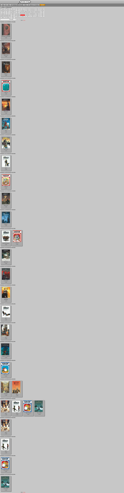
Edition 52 (18, 11)
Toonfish (32, 16)
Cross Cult (37, 10)
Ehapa (42, 11)
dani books (3, 11)
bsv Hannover (7, 10)
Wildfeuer (3, 17)
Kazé (42, 12)
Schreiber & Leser (3, 16)
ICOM (17, 12)
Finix (7, 12)
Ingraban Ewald (27, 12)
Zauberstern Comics (12, 17)
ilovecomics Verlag (23, 12)
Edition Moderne (37, 11)
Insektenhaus (32, 12)
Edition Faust (32, 11)
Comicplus (27, 10)
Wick (42, 16)
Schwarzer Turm (8, 16)
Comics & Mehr (32, 10)
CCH (17, 10)
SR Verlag (18, 16)
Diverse (8, 11)
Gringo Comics (12, 12)
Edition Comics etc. (27, 11)
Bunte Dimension (13, 10)
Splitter (13, 16)
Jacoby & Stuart (37, 12)
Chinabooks (22, 10)
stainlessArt (22, 16)
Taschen (28, 16)
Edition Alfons (22, 11)
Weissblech (37, 16)
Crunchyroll (42, 10)
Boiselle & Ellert (3, 10)
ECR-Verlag (12, 11)
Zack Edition (7, 17)
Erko (2, 12)
